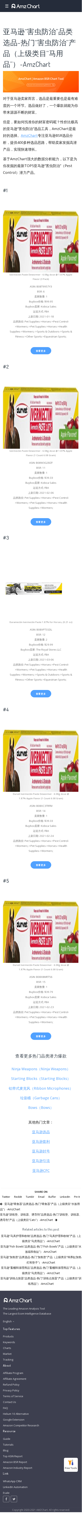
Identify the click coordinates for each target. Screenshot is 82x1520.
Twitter (6, 1197)
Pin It (77, 1197)
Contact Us (9, 1402)
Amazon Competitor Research (21, 1425)
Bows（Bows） (41, 1107)
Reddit (18, 1197)
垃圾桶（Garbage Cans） (41, 1097)
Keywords (9, 1342)
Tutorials (8, 1444)
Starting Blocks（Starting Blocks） (41, 1078)
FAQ (5, 1408)
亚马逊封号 (41, 1151)
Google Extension (13, 1419)
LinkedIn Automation (15, 1487)
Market (7, 1354)
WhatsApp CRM (12, 1481)
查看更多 (41, 350)
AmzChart (29, 135)
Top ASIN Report (12, 1456)
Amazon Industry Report (17, 1468)
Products (8, 1336)
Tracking (8, 1359)
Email (41, 1197)
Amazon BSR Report (15, 1462)
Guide (6, 1439)
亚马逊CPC (41, 1170)
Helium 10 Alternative (16, 1414)
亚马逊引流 (41, 1160)
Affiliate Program (13, 1373)
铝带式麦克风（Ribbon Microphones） (41, 1088)
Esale (6, 1493)
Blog (5, 1450)
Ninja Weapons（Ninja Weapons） (41, 1068)
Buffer (52, 1197)
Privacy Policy (11, 1390)
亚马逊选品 (41, 1131)
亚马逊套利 (41, 1141)
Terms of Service (13, 1396)
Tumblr (30, 1197)
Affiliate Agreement (14, 1379)
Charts (7, 1348)
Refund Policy (11, 1384)
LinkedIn (65, 1197)
